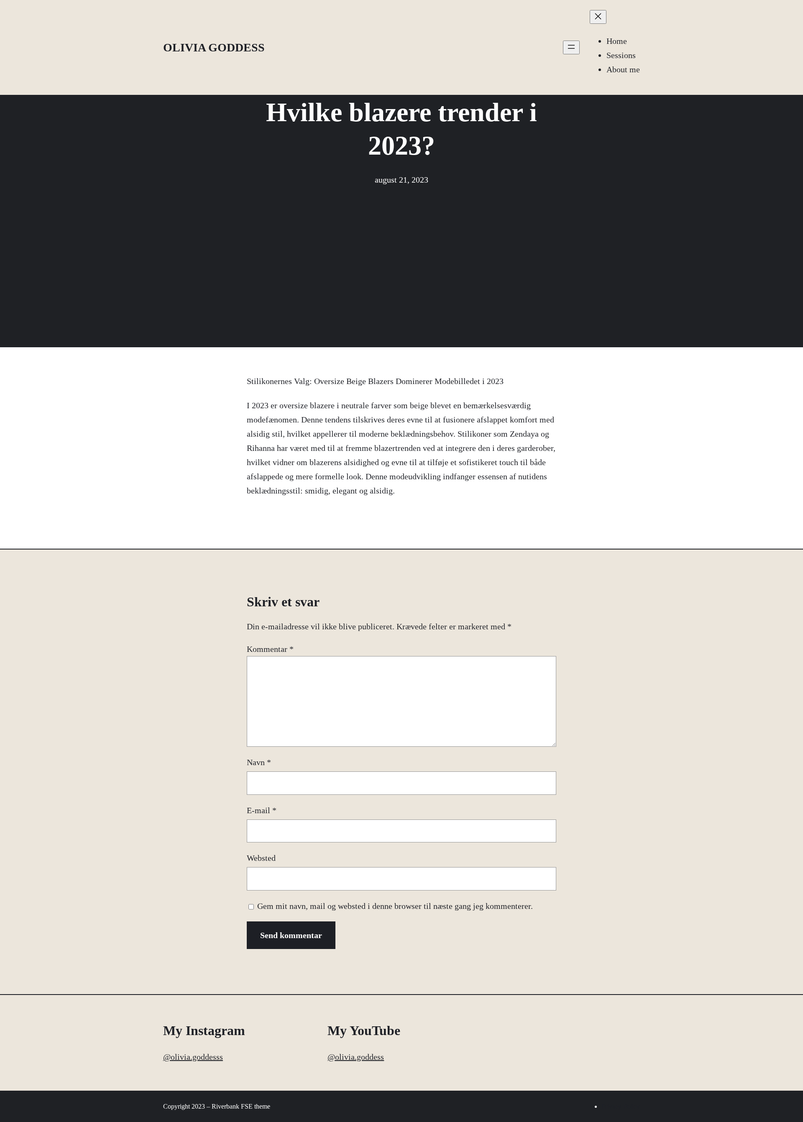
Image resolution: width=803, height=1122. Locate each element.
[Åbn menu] (571, 47)
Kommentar (270, 649)
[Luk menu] (598, 17)
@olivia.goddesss (193, 1056)
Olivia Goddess (214, 47)
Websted (261, 857)
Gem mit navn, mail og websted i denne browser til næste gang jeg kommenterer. (395, 906)
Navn (259, 762)
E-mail (261, 810)
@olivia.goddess (355, 1056)
